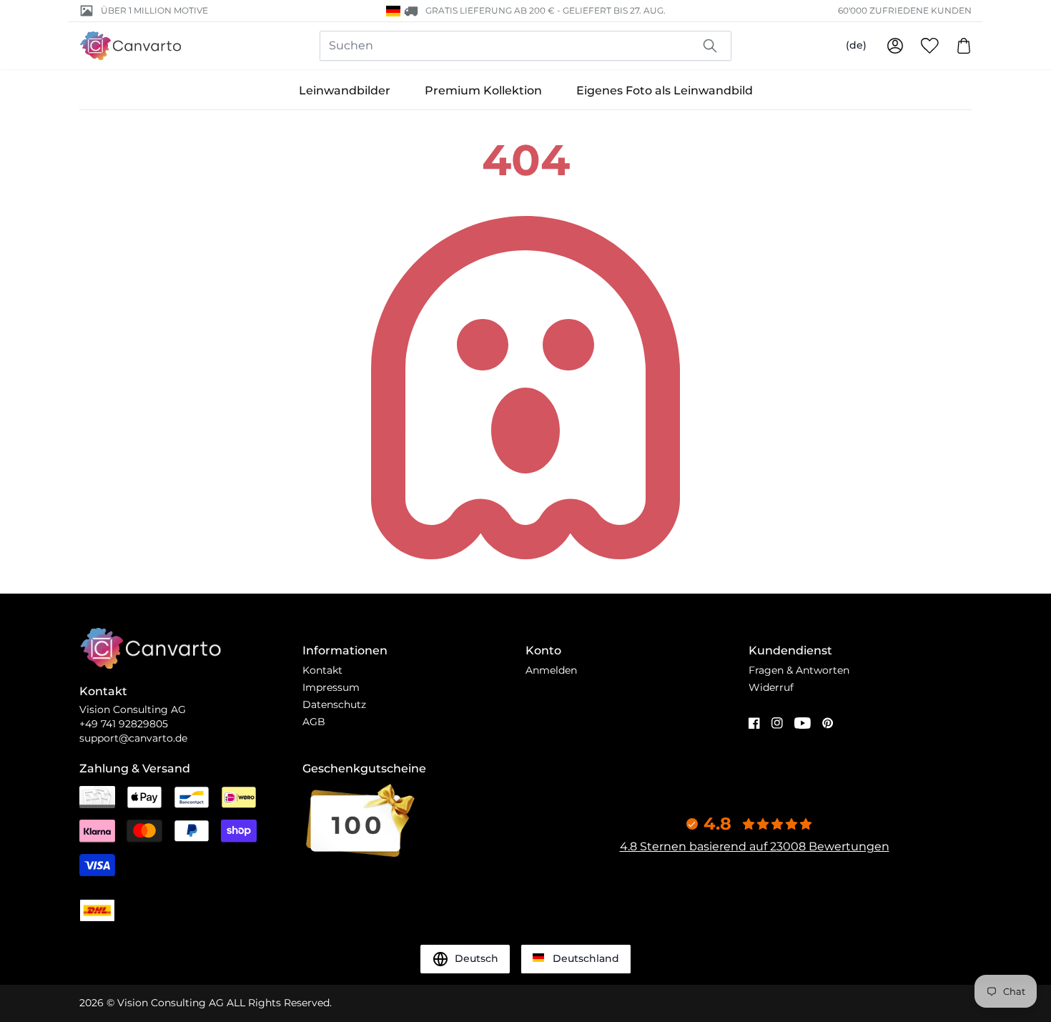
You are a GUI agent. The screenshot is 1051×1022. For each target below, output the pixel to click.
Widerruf (771, 687)
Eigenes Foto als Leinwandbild (664, 90)
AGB (313, 721)
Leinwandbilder (344, 90)
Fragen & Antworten (799, 670)
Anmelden (551, 670)
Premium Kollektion (483, 90)
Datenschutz (334, 704)
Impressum (331, 687)
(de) (856, 45)
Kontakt (322, 670)
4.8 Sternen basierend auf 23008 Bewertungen (754, 846)
